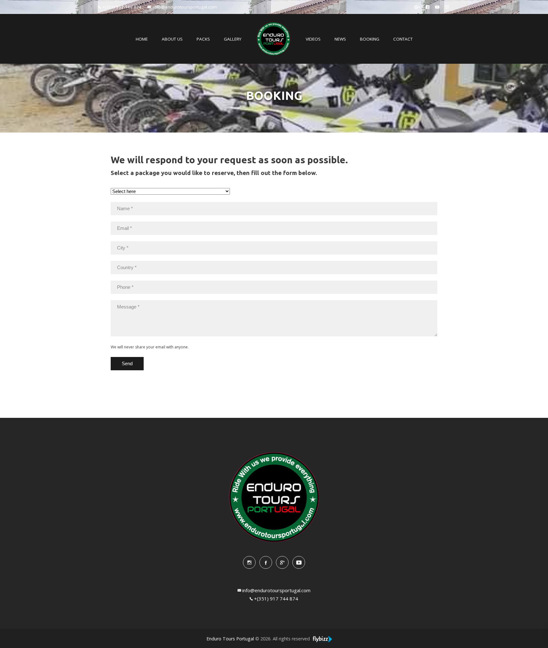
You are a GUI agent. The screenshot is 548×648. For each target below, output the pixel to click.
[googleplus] (417, 7)
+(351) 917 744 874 (276, 598)
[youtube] (298, 562)
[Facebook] (427, 7)
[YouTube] (437, 7)
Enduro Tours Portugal (230, 639)
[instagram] (249, 562)
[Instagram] (447, 7)
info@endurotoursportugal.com (276, 590)
